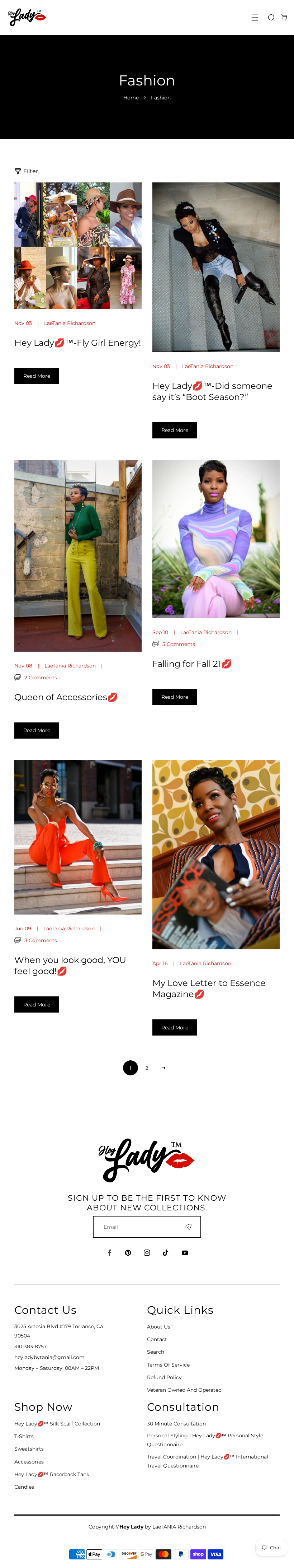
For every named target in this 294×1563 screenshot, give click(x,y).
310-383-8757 (30, 1346)
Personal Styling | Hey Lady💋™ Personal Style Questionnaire (205, 1440)
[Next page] (163, 1068)
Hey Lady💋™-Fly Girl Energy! (77, 343)
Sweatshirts (29, 1449)
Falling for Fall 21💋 (192, 664)
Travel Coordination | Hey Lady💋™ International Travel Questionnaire (207, 1461)
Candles (24, 1487)
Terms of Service (168, 1365)
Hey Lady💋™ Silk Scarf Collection (57, 1423)
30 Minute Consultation (176, 1423)
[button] (255, 17)
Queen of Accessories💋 (66, 697)
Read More (36, 376)
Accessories (29, 1462)
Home (131, 97)
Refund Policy (164, 1377)
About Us (158, 1327)
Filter (30, 171)
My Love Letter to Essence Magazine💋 (209, 988)
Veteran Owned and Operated (184, 1390)
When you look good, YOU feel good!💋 (70, 965)
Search (155, 1352)
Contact (157, 1339)
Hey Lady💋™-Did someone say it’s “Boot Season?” (212, 391)
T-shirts (24, 1436)
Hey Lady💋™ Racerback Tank (51, 1474)
